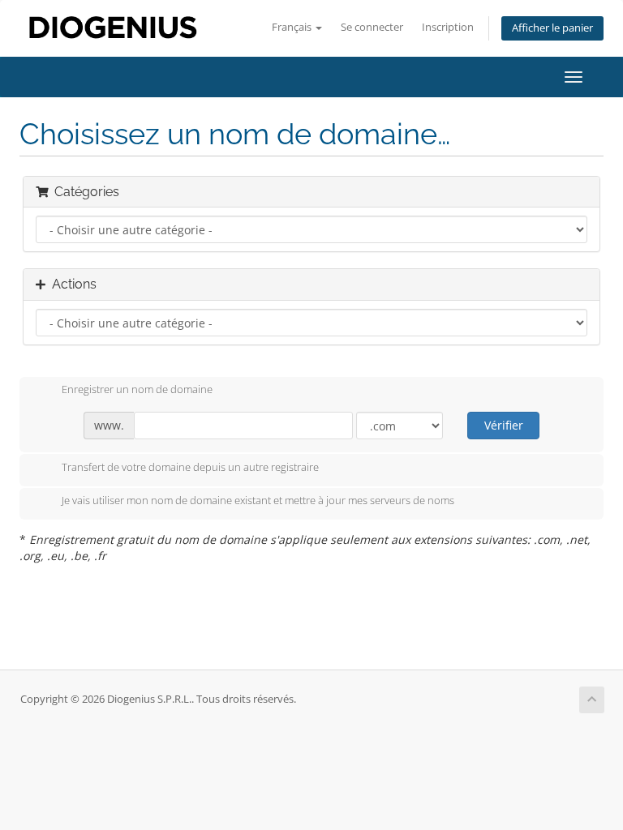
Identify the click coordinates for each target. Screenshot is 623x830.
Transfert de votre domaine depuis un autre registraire (190, 467)
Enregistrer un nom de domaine (137, 390)
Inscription (448, 27)
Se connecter (372, 27)
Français (293, 27)
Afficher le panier (552, 28)
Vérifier (503, 425)
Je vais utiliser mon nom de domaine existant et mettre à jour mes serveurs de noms (258, 501)
